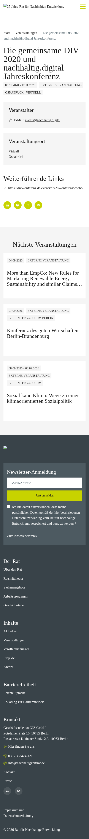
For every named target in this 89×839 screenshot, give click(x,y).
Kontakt (8, 772)
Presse (7, 781)
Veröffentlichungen (16, 649)
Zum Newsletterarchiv (22, 536)
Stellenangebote (14, 587)
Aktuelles (9, 631)
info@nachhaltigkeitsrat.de (26, 763)
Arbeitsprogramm (15, 596)
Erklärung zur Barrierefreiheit (23, 702)
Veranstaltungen (26, 33)
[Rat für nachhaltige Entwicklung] (33, 6)
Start (6, 33)
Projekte (9, 658)
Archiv (8, 667)
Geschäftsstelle (13, 605)
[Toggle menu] (83, 6)
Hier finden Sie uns (21, 746)
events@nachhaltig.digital (42, 120)
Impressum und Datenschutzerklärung (18, 812)
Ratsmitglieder (13, 578)
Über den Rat (12, 569)
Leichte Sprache (14, 693)
